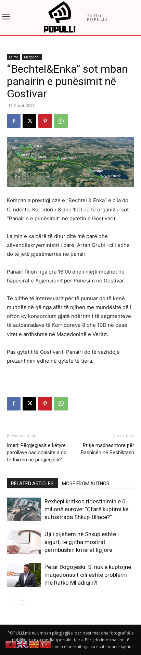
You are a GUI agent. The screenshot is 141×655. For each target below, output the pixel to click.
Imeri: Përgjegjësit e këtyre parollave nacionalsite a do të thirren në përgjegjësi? (37, 452)
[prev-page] (11, 600)
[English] (22, 644)
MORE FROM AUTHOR (86, 483)
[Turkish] (46, 644)
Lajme (13, 57)
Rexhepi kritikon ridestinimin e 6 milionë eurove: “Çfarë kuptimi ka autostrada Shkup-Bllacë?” (86, 509)
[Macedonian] (34, 644)
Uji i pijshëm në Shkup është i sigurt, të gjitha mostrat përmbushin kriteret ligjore (81, 542)
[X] (29, 121)
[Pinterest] (45, 121)
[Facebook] (14, 121)
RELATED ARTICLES (32, 483)
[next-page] (22, 600)
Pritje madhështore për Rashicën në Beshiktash (107, 449)
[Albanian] (11, 644)
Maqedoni (32, 57)
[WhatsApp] (61, 121)
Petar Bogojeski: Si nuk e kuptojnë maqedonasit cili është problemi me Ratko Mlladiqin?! (87, 574)
